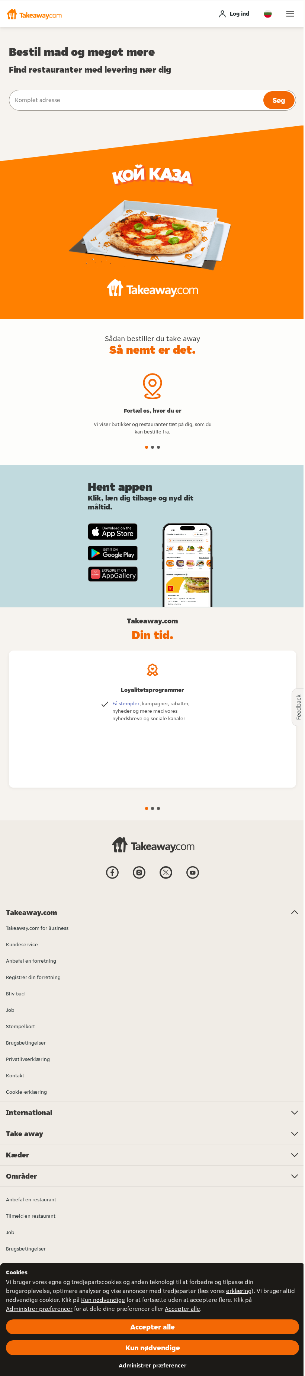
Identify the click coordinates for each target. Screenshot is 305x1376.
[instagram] (139, 878)
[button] (34, 14)
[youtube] (192, 878)
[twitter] (165, 878)
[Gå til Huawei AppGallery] (113, 573)
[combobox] (135, 100)
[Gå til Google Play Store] (113, 553)
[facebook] (112, 878)
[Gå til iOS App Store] (113, 531)
